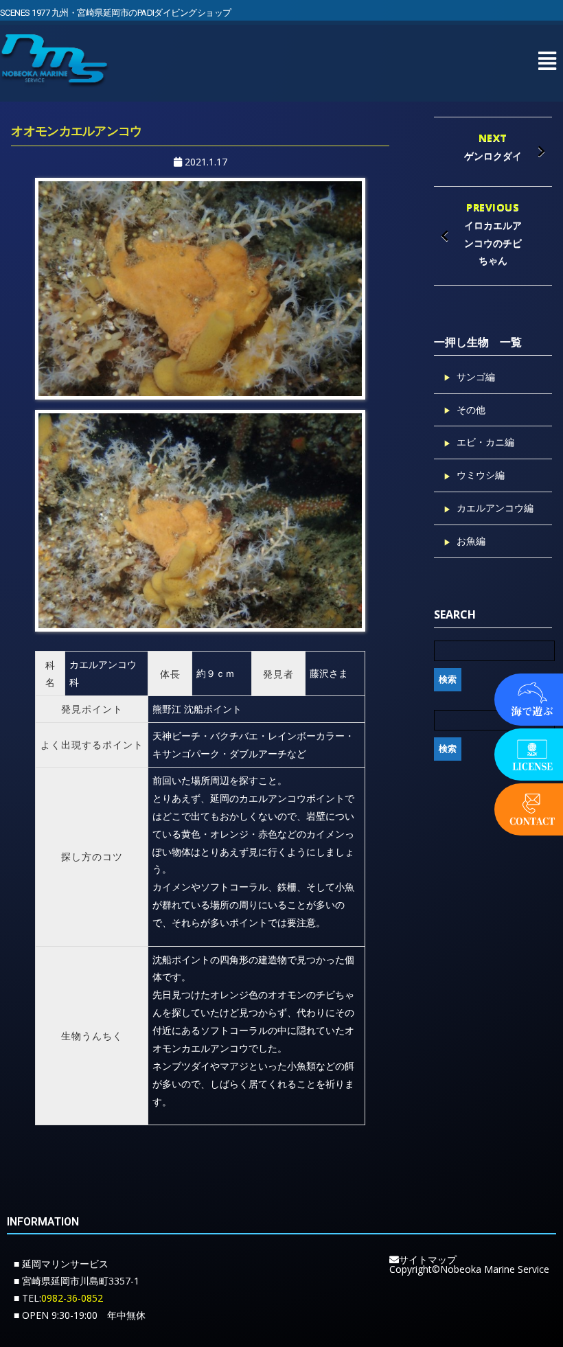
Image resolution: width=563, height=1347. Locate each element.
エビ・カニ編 (485, 441)
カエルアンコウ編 (495, 507)
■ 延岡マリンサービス (61, 1263)
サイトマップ (428, 1259)
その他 (471, 409)
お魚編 (471, 540)
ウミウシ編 (481, 474)
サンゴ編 (476, 376)
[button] (547, 60)
